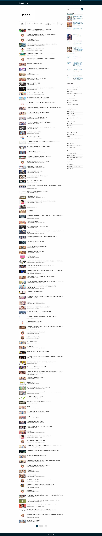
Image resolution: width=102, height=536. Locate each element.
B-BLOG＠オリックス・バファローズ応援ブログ (75, 150)
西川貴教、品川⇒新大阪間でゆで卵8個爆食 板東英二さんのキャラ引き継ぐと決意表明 (78, 77)
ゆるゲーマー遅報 (71, 111)
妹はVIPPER (70, 127)
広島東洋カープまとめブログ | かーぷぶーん (75, 118)
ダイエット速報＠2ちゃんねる (73, 100)
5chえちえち (70, 102)
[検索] (82, 0)
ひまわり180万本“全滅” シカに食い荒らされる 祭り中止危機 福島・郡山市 (78, 23)
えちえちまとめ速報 (71, 121)
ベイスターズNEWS (71, 115)
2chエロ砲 (70, 106)
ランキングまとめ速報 (71, 147)
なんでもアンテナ (24, 3)
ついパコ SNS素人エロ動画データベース (75, 93)
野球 (29, 23)
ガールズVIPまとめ (78, 79)
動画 (41, 23)
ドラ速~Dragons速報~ (71, 95)
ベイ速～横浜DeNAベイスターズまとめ (74, 138)
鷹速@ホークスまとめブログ (73, 104)
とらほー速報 (70, 123)
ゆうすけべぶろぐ (71, 113)
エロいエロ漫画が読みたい (72, 89)
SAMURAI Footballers (71, 155)
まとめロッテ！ (70, 125)
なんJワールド (70, 168)
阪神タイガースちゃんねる (72, 132)
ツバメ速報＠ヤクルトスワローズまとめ (74, 145)
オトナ (35, 23)
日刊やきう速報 (70, 164)
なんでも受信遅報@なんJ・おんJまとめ (74, 157)
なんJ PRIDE (70, 91)
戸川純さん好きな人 (76, 34)
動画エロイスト (60, 24)
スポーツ (54, 23)
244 (46, 526)
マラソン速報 (70, 159)
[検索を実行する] (82, 9)
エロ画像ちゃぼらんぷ (48, 24)
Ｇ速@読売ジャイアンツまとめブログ (74, 166)
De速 (69, 136)
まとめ (22, 24)
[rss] (80, 0)
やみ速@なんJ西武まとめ (72, 153)
